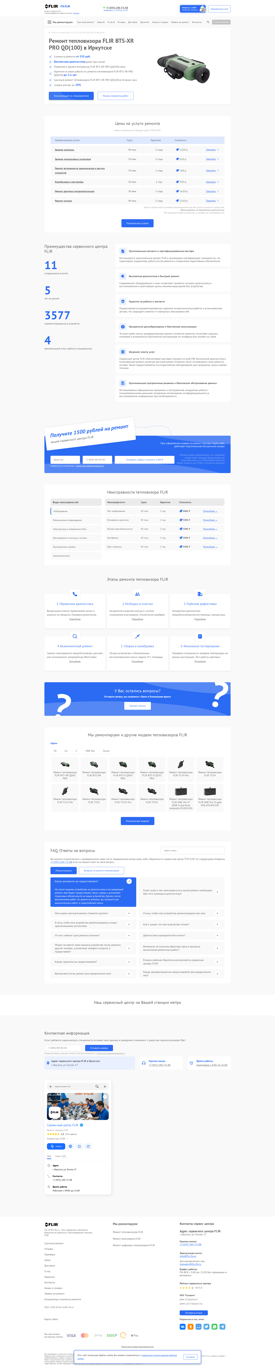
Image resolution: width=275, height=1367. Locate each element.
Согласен (190, 1357)
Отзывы (121, 22)
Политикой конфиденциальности (111, 1053)
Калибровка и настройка (69, 181)
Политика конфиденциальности (137, 1346)
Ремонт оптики (63, 200)
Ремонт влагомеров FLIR (127, 1238)
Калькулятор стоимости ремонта (62, 1299)
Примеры (49, 1254)
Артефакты (112, 537)
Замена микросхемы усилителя (73, 159)
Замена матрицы (64, 149)
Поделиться (183, 1327)
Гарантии (144, 22)
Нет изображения (116, 511)
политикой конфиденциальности (90, 466)
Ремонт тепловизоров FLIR (128, 1232)
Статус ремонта (221, 22)
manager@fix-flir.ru (190, 1264)
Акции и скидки (160, 22)
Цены (100, 22)
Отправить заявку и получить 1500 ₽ (144, 459)
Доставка (132, 22)
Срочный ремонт (85, 22)
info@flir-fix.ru (188, 1256)
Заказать (211, 149)
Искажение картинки (118, 520)
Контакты (197, 22)
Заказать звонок (137, 705)
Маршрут (59, 1146)
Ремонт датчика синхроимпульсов (74, 191)
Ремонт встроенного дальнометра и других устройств (80, 170)
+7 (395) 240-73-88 (117, 7)
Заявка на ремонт (180, 22)
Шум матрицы (114, 546)
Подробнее (75, 619)
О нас (110, 22)
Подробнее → (210, 511)
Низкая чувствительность (120, 528)
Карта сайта (51, 1319)
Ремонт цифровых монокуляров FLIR (134, 1245)
